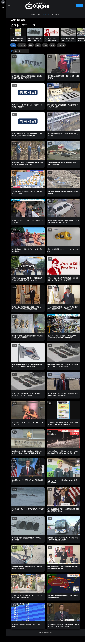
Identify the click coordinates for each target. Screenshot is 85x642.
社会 (45, 45)
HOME (33, 14)
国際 (30, 45)
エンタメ (22, 45)
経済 (52, 45)
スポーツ (61, 45)
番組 (39, 14)
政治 (37, 45)
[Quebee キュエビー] (39, 5)
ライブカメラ (56, 14)
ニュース (46, 14)
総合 (13, 45)
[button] (78, 33)
